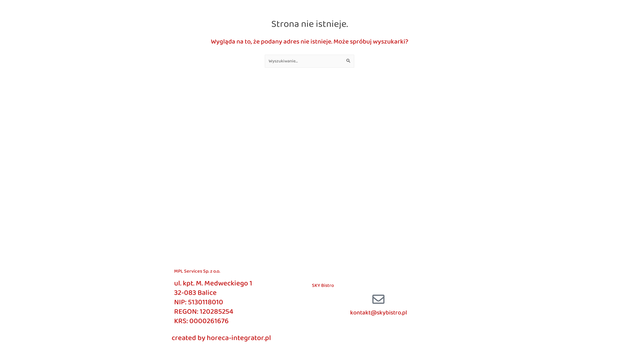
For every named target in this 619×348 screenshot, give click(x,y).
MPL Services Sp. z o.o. (197, 271)
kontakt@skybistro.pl (378, 313)
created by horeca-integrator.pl (221, 338)
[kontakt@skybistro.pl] (378, 299)
